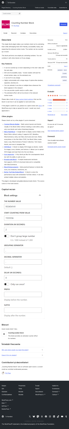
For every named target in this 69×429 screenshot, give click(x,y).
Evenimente (55, 388)
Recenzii (13, 33)
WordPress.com (7, 400)
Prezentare (22, 386)
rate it (40, 105)
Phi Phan (16, 26)
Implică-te (55, 386)
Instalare (23, 33)
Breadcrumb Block (10, 159)
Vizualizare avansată (54, 85)
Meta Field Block (9, 132)
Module (21, 391)
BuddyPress (6, 409)
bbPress (5, 406)
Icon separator (9, 154)
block (65, 70)
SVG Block (7, 147)
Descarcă (63, 24)
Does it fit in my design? (9, 355)
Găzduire (4, 391)
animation (60, 70)
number (65, 80)
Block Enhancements (11, 167)
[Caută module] (19, 13)
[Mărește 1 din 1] (42, 194)
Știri (3, 388)
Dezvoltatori (39, 391)
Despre (4, 386)
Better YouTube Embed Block (14, 172)
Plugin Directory (6, 7)
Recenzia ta (51, 114)
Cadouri (55, 394)
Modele (21, 394)
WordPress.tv (40, 394)
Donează (55, 391)
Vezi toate (64, 114)
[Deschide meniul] (66, 2)
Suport (65, 33)
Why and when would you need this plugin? (15, 350)
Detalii (5, 33)
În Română (9, 416)
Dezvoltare (33, 33)
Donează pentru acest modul (57, 147)
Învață (37, 386)
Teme (20, 388)
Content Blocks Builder (12, 124)
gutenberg (64, 77)
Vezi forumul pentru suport (56, 131)
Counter (65, 73)
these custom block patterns (24, 99)
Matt (4, 403)
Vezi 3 (65, 66)
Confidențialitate (7, 394)
